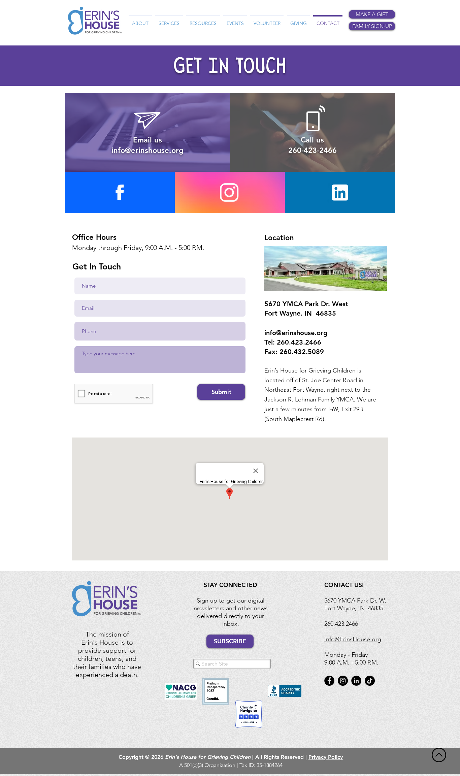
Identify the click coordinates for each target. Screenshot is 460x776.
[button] (140, 20)
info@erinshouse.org (296, 333)
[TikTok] (370, 681)
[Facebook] (329, 681)
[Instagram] (343, 681)
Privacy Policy (325, 757)
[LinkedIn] (356, 681)
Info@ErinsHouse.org (352, 639)
